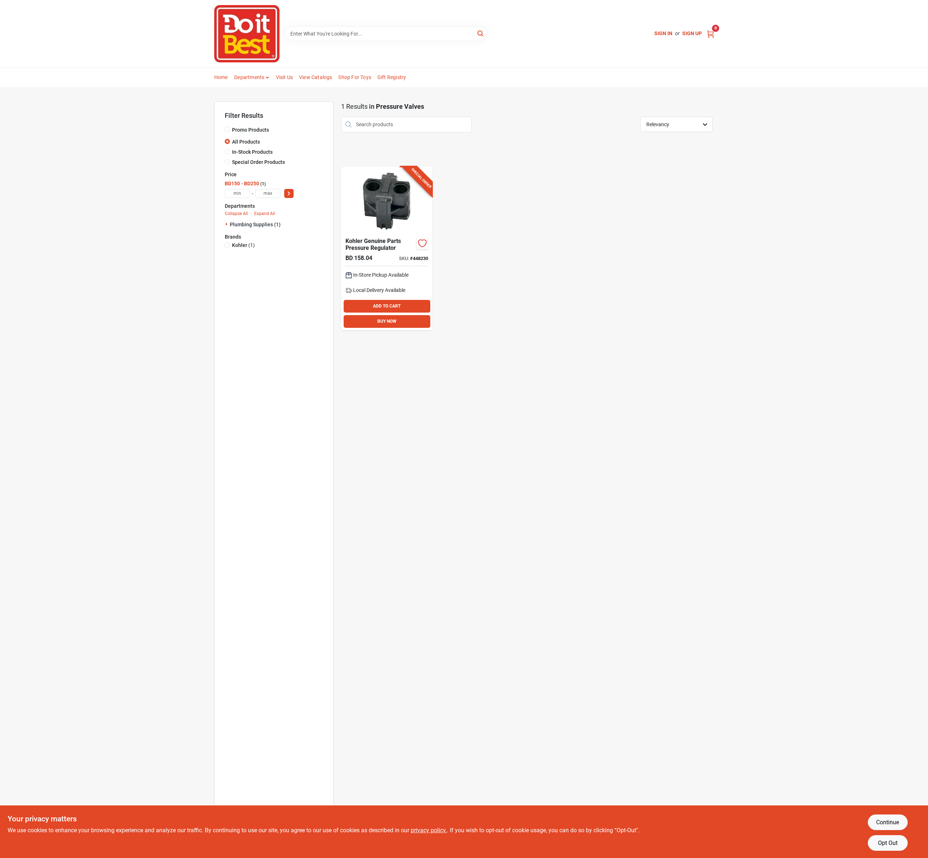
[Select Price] (289, 193)
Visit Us (284, 77)
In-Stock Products (252, 152)
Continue (887, 822)
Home (221, 77)
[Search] (481, 33)
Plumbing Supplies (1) (255, 224)
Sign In (663, 33)
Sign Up (692, 33)
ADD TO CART (387, 306)
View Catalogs (315, 77)
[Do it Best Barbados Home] (246, 33)
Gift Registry (391, 77)
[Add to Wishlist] (422, 243)
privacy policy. (429, 830)
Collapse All (236, 213)
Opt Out (888, 843)
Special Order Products (258, 162)
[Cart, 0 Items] (710, 33)
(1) (243, 245)
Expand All (264, 213)
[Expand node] (227, 224)
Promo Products (250, 130)
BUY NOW (387, 321)
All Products (246, 142)
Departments (249, 77)
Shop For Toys (354, 77)
